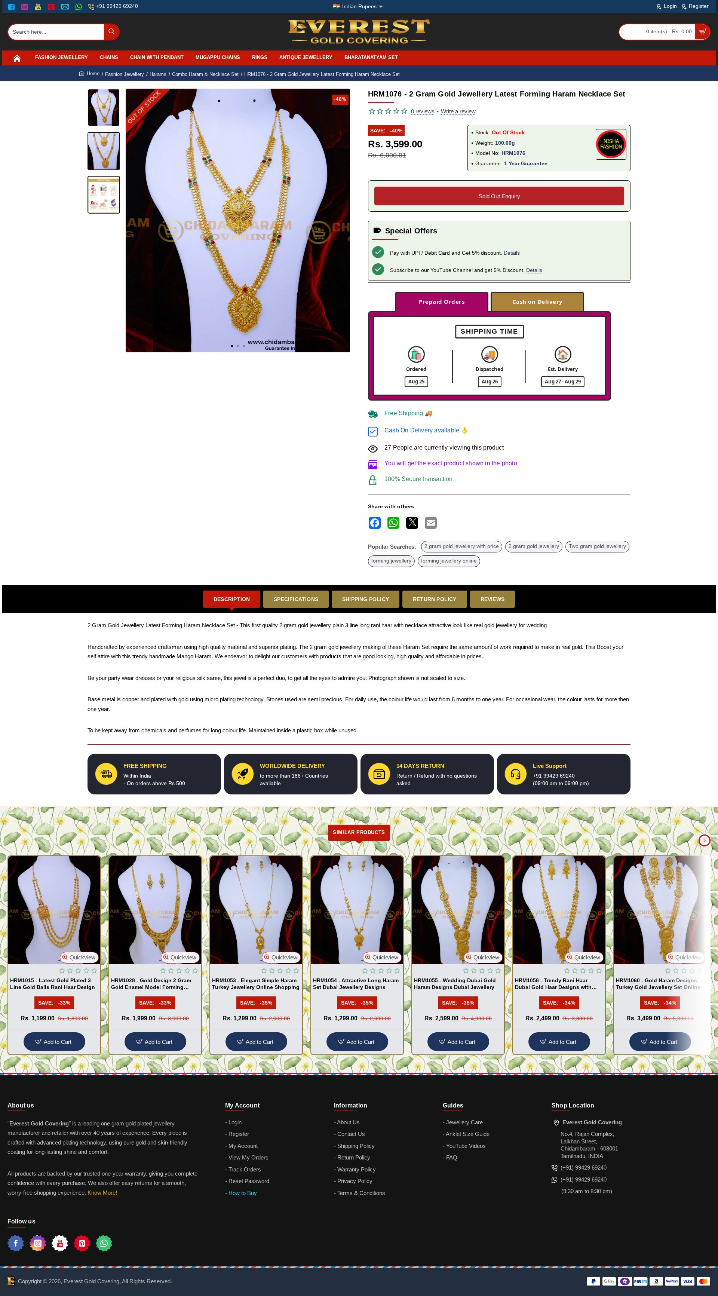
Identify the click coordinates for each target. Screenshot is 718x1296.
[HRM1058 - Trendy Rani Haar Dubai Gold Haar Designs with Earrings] (559, 910)
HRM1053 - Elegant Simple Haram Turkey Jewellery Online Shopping (256, 983)
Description (232, 599)
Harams (158, 74)
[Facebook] (13, 6)
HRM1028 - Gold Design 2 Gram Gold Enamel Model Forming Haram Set (151, 984)
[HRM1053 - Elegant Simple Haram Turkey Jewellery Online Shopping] (256, 910)
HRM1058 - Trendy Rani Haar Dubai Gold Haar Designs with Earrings (553, 984)
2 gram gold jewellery (534, 546)
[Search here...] (111, 32)
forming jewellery (391, 561)
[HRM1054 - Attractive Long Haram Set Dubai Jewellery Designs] (357, 910)
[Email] (66, 6)
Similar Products (359, 832)
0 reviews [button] (423, 111)
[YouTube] (39, 6)
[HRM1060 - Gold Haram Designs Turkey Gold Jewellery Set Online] (660, 910)
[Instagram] (25, 6)
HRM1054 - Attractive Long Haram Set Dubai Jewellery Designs (356, 983)
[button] (232, 346)
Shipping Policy (365, 599)
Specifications (296, 599)
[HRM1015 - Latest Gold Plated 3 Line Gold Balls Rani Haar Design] (54, 910)
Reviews (492, 599)
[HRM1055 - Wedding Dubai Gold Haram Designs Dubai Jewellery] (458, 910)
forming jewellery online (449, 561)
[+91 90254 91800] (79, 6)
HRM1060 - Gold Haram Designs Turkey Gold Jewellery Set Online (658, 983)
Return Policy (435, 599)
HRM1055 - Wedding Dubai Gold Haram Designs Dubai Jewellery (455, 983)
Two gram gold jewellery (597, 546)
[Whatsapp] (104, 1243)
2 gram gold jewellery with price (461, 546)
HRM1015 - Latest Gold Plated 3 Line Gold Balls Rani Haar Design (52, 983)
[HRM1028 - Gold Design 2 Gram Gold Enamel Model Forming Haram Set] (155, 910)
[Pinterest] (52, 6)
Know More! (102, 1192)
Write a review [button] (458, 111)
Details (512, 253)
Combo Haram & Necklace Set (205, 74)
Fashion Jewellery (124, 74)
